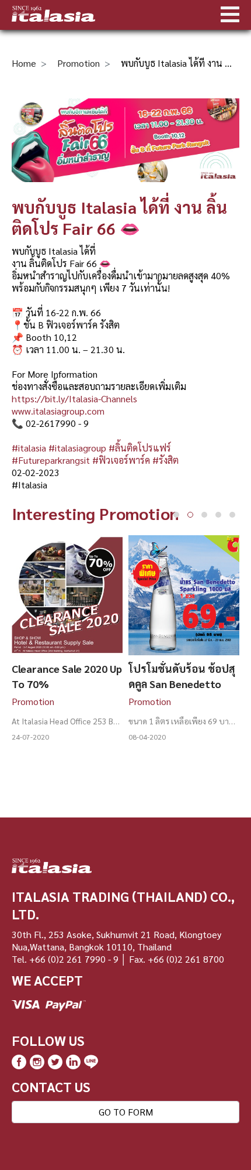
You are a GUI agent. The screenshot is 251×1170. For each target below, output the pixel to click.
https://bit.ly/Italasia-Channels (74, 398)
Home (24, 63)
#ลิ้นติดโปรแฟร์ (140, 448)
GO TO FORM (126, 1112)
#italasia (29, 448)
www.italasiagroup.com (58, 411)
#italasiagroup (77, 448)
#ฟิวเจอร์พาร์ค (121, 460)
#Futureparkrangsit (51, 460)
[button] (176, 515)
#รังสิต (165, 460)
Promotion (78, 63)
